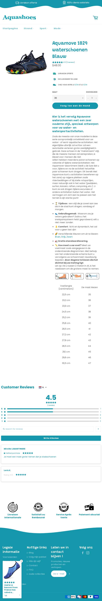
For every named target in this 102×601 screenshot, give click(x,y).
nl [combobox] (43, 387)
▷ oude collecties (36, 573)
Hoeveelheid (91, 92)
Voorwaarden (10, 557)
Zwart (70, 236)
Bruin (57, 236)
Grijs (63, 236)
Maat (55, 92)
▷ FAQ (30, 569)
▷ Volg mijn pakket (36, 556)
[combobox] (98, 429)
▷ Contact (32, 565)
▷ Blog (30, 552)
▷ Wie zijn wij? (34, 561)
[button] (63, 62)
